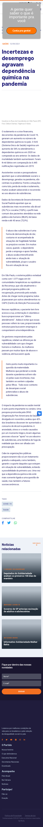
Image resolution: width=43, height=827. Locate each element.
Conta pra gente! (22, 30)
